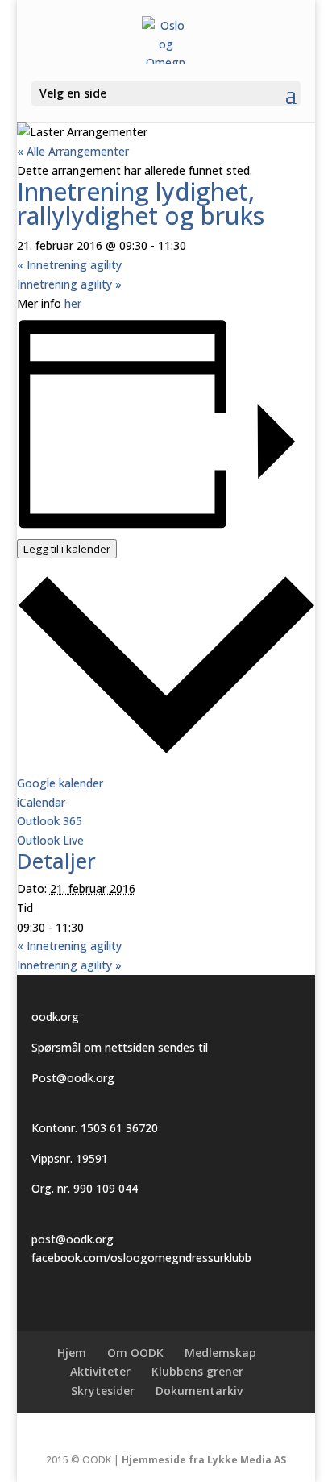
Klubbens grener (197, 1371)
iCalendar (41, 802)
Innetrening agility (69, 264)
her (72, 303)
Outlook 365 (49, 820)
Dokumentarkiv (199, 1390)
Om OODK (135, 1352)
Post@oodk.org (72, 1078)
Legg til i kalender (66, 549)
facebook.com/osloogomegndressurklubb (141, 1257)
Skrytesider (103, 1390)
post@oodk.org (72, 1239)
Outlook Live (50, 840)
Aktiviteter (100, 1371)
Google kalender (60, 783)
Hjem (71, 1352)
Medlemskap (220, 1352)
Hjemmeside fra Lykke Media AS (204, 1460)
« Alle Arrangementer (73, 151)
